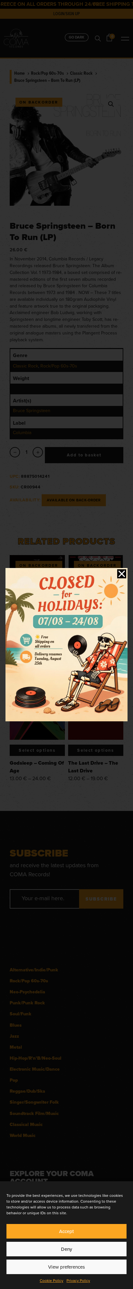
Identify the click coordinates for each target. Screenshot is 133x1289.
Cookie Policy (51, 1281)
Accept (66, 1231)
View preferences (66, 1267)
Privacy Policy (78, 1281)
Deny (66, 1249)
